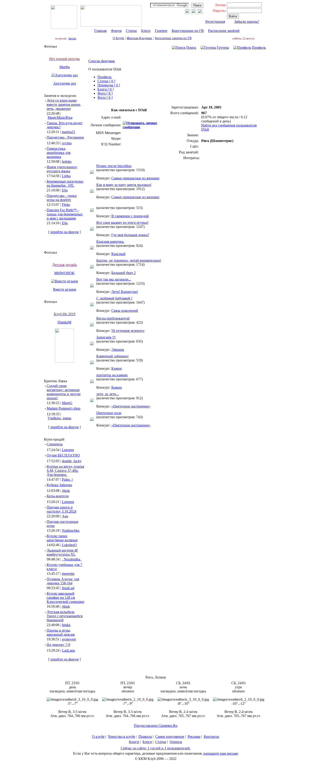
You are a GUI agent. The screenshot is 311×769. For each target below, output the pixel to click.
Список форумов (101, 61)
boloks (66, 161)
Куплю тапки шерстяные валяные (62, 538)
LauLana (68, 650)
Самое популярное (169, 736)
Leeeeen (68, 450)
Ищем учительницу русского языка (62, 169)
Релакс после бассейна (113, 166)
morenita (68, 573)
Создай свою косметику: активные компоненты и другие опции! (64, 392)
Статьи (131, 31)
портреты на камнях (112, 375)
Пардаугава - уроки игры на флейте (62, 198)
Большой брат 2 (123, 273)
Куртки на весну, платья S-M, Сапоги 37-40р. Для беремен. (65, 470)
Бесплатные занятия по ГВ (173, 38)
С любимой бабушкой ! (114, 298)
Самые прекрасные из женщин (135, 178)
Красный (118, 254)
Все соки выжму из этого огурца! (122, 223)
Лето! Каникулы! (124, 292)
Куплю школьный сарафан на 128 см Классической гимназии (65, 597)
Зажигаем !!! (106, 337)
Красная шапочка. (110, 241)
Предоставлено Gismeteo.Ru (155, 726)
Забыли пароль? (246, 21)
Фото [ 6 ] (104, 97)
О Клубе (118, 38)
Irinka (66, 625)
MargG (67, 403)
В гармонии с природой (130, 216)
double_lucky (72, 461)
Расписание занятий (224, 31)
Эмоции (117, 349)
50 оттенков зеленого (127, 331)
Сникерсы (55, 444)
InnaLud (68, 588)
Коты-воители (58, 496)
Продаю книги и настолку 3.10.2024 (61, 509)
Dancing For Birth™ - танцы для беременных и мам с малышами (65, 214)
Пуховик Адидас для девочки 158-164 (63, 581)
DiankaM (64, 322)
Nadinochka (70, 530)
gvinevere (69, 639)
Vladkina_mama (59, 418)
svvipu (66, 143)
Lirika (66, 176)
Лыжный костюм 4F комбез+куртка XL (62, 552)
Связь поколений (124, 310)
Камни (116, 368)
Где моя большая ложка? (130, 235)
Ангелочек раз (64, 83)
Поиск (191, 47)
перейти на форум (64, 232)
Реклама (194, 736)
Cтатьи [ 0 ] (106, 81)
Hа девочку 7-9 (58, 645)
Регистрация (215, 21)
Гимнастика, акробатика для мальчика (58, 153)
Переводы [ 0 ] (108, 85)
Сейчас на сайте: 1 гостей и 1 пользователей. (156, 748)
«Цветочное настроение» (130, 406)
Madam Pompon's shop (63, 408)
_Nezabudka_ (72, 559)
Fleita (66, 204)
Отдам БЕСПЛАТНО (63, 455)
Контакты (211, 736)
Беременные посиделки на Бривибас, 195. (65, 183)
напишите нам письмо (220, 753)
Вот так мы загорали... (113, 279)
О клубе (98, 736)
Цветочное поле (108, 413)
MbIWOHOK (64, 273)
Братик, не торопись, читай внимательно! (128, 260)
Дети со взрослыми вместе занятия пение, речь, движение (64, 104)
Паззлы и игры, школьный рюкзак (61, 632)
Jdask (66, 491)
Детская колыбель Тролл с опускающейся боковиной (64, 616)
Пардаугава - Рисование (65, 137)
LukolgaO (69, 545)
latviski (72, 38)
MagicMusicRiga (60, 117)
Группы (223, 47)
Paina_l (67, 479)
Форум (116, 31)
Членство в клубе (121, 736)
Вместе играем (64, 289)
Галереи (161, 31)
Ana (65, 516)
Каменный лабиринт (112, 356)
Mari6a (64, 67)
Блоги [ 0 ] (105, 89)
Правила (145, 736)
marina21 (68, 132)
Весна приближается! (113, 318)
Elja (65, 190)
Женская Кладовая (140, 38)
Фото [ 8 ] (104, 93)
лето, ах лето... (107, 394)
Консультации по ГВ (188, 31)
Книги (134, 742)
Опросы (176, 742)
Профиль (259, 47)
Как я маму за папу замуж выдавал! (123, 185)
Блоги (145, 31)
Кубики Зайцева (59, 485)
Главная (100, 31)
